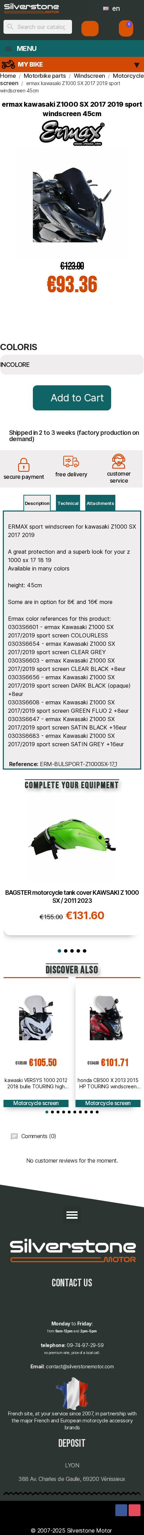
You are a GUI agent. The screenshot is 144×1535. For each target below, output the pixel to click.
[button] (126, 28)
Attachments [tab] (100, 503)
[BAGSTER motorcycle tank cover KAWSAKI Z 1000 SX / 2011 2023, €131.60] (72, 865)
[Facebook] (121, 1510)
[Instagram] (135, 1510)
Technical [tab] (68, 503)
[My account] (90, 28)
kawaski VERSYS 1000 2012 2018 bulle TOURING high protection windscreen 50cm (36, 1083)
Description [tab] (37, 503)
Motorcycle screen (36, 1103)
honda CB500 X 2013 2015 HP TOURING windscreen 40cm (108, 1083)
